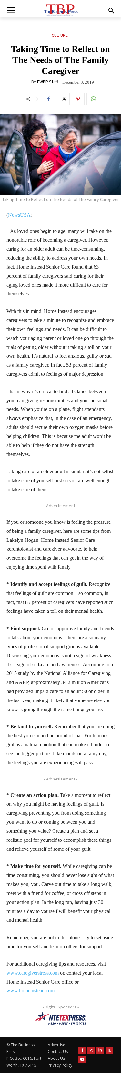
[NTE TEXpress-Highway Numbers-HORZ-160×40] (60, 1018)
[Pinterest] (78, 99)
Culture (60, 35)
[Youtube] (82, 1059)
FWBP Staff (47, 81)
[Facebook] (48, 99)
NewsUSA (19, 215)
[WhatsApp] (92, 99)
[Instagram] (91, 1050)
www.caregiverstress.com (32, 973)
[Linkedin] (100, 1050)
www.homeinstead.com (30, 990)
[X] (63, 99)
